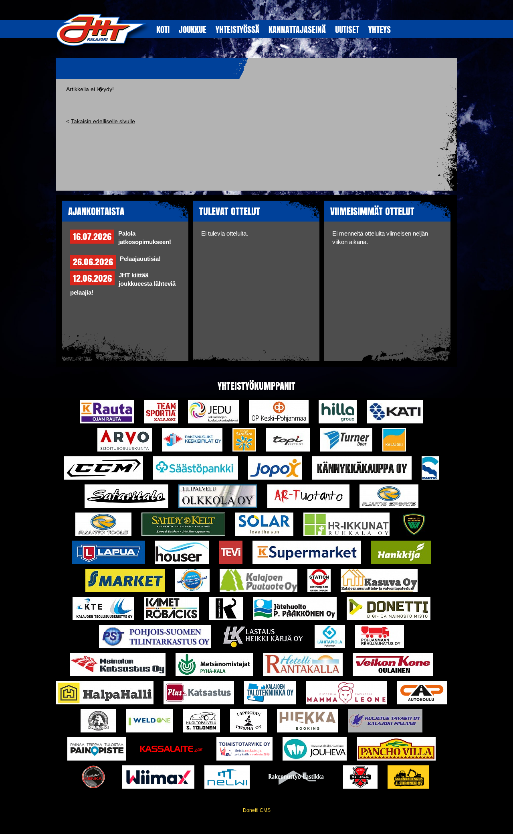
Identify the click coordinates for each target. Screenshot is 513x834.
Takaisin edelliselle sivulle (103, 121)
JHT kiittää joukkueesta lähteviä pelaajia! (123, 284)
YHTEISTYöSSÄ (237, 29)
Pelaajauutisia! (140, 259)
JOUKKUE (192, 29)
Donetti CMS (257, 810)
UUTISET (347, 29)
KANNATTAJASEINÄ (297, 29)
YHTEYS (379, 29)
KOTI (163, 29)
